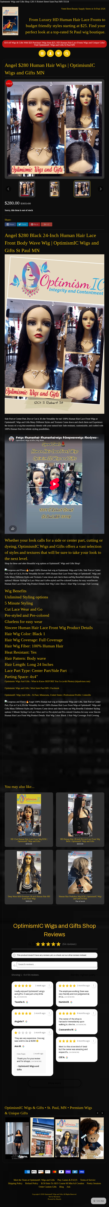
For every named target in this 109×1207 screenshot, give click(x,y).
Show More (22, 997)
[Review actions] (49, 985)
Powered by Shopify (54, 1199)
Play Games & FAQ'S (67, 1180)
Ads (68, 1187)
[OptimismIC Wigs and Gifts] (10, 21)
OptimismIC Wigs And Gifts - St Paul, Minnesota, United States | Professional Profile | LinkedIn (48, 695)
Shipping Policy (15, 1183)
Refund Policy (31, 1183)
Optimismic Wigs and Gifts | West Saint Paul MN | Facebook (32, 688)
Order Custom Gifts (47, 1187)
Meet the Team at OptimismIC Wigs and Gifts (34, 1180)
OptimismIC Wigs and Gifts (54, 1194)
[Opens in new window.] (26, 1002)
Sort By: (75, 975)
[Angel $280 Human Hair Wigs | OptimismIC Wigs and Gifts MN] (27, 189)
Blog (61, 1187)
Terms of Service (87, 1180)
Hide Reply (21, 1054)
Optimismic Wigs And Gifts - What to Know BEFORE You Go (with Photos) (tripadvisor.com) (47, 681)
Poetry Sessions (94, 1183)
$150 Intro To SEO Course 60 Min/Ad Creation (62, 1183)
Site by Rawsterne (54, 1196)
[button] (79, 944)
